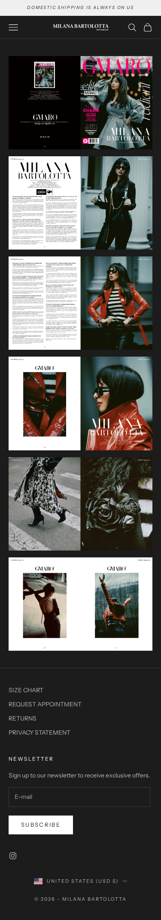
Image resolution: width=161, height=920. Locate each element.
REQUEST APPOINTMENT (45, 704)
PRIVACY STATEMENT (39, 732)
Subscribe (41, 824)
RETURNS (22, 718)
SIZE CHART (26, 690)
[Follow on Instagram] (13, 856)
